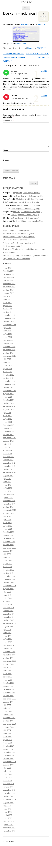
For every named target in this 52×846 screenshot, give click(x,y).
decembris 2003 (9, 752)
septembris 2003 (9, 762)
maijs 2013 (7, 416)
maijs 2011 (7, 485)
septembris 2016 (9, 325)
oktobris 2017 (8, 290)
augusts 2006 (8, 664)
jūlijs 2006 (7, 667)
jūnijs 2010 (7, 520)
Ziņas (29, 48)
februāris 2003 (8, 784)
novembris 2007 (9, 617)
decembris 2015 (9, 347)
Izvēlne (26, 8)
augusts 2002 (8, 803)
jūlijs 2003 (7, 768)
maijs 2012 (7, 447)
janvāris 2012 (8, 460)
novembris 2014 (9, 384)
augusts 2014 (8, 394)
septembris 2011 (9, 472)
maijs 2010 (7, 523)
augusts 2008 (8, 589)
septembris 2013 (9, 406)
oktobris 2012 (8, 435)
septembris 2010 (9, 510)
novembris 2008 (9, 579)
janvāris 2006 (8, 686)
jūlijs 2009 (7, 554)
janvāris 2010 (8, 535)
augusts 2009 (8, 551)
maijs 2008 (7, 598)
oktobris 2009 (8, 545)
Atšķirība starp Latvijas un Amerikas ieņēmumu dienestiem (26, 256)
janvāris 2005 (8, 715)
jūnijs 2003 (7, 771)
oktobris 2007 (8, 620)
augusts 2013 (8, 409)
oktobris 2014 (8, 387)
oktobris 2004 (8, 721)
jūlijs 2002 (7, 806)
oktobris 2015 (8, 353)
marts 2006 (7, 680)
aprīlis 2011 (7, 488)
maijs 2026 (7, 268)
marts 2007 (7, 642)
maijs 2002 (7, 812)
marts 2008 (7, 605)
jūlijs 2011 (7, 479)
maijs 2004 (7, 737)
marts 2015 (7, 372)
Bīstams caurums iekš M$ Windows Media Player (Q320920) (14, 57)
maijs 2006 (7, 674)
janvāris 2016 (8, 343)
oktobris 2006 (8, 658)
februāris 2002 (8, 822)
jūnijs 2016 (7, 331)
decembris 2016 (9, 315)
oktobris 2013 (8, 403)
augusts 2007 (8, 627)
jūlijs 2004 (7, 730)
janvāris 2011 (8, 498)
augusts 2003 (8, 765)
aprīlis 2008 (7, 601)
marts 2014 (7, 397)
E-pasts (6, 160)
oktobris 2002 (8, 796)
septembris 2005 (9, 699)
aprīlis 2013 (7, 419)
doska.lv (24, 24)
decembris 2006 (9, 652)
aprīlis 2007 (7, 639)
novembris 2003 (9, 756)
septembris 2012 (9, 438)
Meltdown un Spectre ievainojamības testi (19, 243)
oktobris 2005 (8, 696)
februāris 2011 (8, 494)
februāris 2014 (8, 400)
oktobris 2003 (8, 759)
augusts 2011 (8, 476)
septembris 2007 (9, 623)
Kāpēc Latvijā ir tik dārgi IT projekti (26, 193)
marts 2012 (7, 454)
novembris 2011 (9, 466)
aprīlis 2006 (7, 677)
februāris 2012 (8, 457)
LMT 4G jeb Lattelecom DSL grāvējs (27, 205)
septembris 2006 (9, 661)
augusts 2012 (8, 441)
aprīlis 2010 (7, 526)
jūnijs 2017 (7, 299)
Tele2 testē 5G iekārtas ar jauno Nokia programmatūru (24, 249)
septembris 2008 (9, 586)
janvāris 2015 (8, 378)
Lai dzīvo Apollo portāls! (12, 246)
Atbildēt (44, 71)
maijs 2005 (7, 711)
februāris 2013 (8, 425)
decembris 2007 (9, 614)
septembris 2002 (9, 800)
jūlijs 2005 (7, 705)
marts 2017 (7, 309)
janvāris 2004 (8, 749)
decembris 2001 (9, 828)
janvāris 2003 (8, 787)
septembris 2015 (9, 356)
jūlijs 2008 (7, 592)
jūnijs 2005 (7, 708)
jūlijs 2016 (7, 328)
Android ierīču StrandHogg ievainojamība (19, 237)
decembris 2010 (9, 501)
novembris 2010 (9, 504)
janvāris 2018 (8, 281)
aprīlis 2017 (7, 306)
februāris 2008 (8, 608)
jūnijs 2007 (7, 633)
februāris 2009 (8, 570)
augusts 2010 (8, 513)
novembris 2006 (9, 655)
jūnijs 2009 (7, 557)
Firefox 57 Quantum (10, 252)
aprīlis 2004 (7, 740)
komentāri (43, 15)
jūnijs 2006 (7, 671)
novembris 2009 (9, 542)
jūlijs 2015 (7, 359)
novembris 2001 (9, 831)
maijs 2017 (7, 303)
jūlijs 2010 (7, 516)
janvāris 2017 (8, 312)
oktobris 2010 (8, 507)
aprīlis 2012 (7, 450)
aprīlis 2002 (7, 815)
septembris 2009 (9, 548)
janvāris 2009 (8, 573)
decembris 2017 (9, 284)
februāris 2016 (8, 340)
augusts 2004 (8, 727)
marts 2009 (7, 567)
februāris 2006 (8, 683)
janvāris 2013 (8, 428)
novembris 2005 (9, 693)
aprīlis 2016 (7, 334)
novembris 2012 (9, 431)
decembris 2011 (9, 463)
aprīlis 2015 (7, 369)
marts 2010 (7, 529)
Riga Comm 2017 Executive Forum (16, 259)
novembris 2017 (9, 287)
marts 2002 (7, 818)
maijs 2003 (7, 774)
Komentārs (8, 121)
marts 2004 (7, 743)
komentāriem (20, 44)
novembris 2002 (9, 793)
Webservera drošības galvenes (15, 240)
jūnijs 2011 (7, 482)
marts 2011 (7, 491)
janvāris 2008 (8, 611)
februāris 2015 (8, 375)
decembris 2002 (9, 790)
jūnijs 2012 (7, 444)
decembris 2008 (9, 576)
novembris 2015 (9, 350)
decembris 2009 (9, 538)
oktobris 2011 (8, 469)
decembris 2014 (9, 381)
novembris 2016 (9, 318)
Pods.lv (26, 2)
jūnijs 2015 (7, 362)
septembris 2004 (9, 724)
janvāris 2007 (8, 649)
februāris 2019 (8, 277)
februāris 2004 (8, 746)
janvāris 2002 (8, 825)
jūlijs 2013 (7, 413)
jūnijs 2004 (7, 733)
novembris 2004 (9, 718)
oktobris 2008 (8, 582)
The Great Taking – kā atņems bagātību (28, 196)
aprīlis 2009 (7, 564)
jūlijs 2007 (7, 630)
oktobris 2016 (8, 321)
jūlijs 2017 (7, 296)
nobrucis (41, 24)
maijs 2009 (7, 560)
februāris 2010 (8, 532)
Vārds (5, 150)
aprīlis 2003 (7, 778)
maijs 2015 (7, 365)
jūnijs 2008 (7, 595)
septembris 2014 (9, 391)
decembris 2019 (9, 274)
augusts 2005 (8, 702)
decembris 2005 (9, 689)
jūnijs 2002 (7, 809)
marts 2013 (7, 422)
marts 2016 (7, 337)
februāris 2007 (8, 645)
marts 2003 (7, 781)
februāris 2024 (8, 271)
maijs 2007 (7, 636)
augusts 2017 (8, 293)
